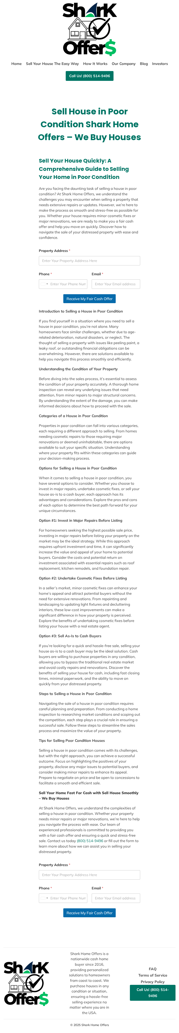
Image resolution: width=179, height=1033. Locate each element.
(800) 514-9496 (90, 840)
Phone (45, 274)
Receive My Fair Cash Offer (89, 298)
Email (97, 274)
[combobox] (44, 284)
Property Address (54, 251)
